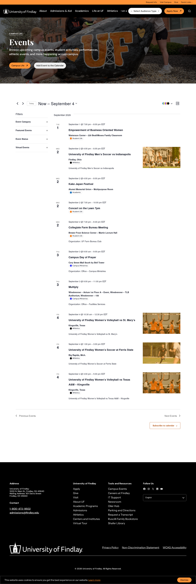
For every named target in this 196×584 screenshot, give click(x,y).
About (43, 11)
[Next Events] (23, 103)
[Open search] (189, 11)
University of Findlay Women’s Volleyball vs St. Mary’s (102, 320)
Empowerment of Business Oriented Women (96, 130)
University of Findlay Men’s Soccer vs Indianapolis (100, 154)
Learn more (94, 580)
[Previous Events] (17, 103)
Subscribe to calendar (163, 425)
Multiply (73, 287)
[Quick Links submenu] (192, 2)
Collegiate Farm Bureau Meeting (88, 227)
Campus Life (17, 65)
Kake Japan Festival (81, 184)
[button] (166, 103)
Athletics (112, 11)
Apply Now (172, 11)
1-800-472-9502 (20, 509)
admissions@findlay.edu (24, 512)
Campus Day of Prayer (82, 257)
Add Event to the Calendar (50, 65)
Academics (82, 11)
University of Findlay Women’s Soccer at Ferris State (101, 350)
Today (31, 103)
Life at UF (98, 11)
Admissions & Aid (61, 11)
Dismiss (184, 580)
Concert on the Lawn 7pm (84, 208)
